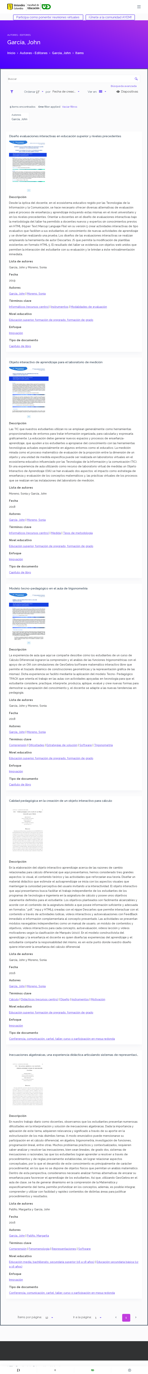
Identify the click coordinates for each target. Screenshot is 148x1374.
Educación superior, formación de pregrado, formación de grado (51, 319)
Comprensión (18, 745)
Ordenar (29, 92)
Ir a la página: (82, 1317)
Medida (56, 533)
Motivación (98, 999)
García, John (17, 293)
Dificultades (36, 745)
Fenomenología (39, 1248)
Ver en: (93, 92)
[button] (116, 1317)
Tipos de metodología (78, 533)
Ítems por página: (30, 1317)
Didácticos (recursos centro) (39, 999)
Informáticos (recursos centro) (29, 306)
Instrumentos (59, 306)
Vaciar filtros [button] (69, 106)
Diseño (64, 999)
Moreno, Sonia (36, 293)
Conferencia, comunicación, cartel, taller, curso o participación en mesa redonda (62, 1038)
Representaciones (64, 1248)
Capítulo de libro (20, 346)
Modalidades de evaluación (89, 306)
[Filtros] (13, 91)
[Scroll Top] (130, 1370)
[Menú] (139, 7)
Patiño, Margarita (38, 1235)
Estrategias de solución (61, 745)
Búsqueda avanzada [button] (124, 86)
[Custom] (18, 1370)
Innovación (16, 333)
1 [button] (126, 1317)
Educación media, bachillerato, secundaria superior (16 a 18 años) (51, 1261)
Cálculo (14, 999)
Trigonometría (103, 745)
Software (85, 745)
